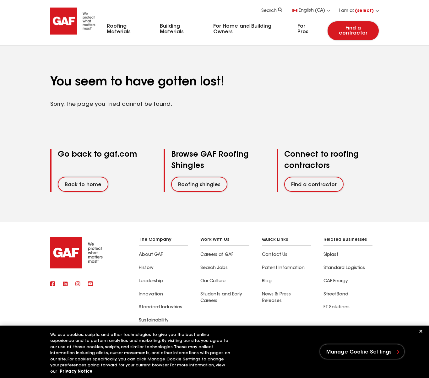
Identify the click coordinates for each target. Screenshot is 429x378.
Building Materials (172, 29)
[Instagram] (77, 284)
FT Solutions (336, 307)
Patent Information (283, 268)
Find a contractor (353, 31)
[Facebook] (52, 284)
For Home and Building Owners (242, 29)
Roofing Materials (119, 29)
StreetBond (335, 294)
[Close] (420, 331)
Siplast (330, 255)
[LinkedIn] (65, 284)
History (146, 268)
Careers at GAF (216, 255)
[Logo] (72, 35)
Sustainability (153, 320)
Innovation (151, 294)
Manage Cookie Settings (359, 352)
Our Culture (212, 281)
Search (269, 11)
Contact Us (274, 255)
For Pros (302, 29)
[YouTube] (90, 284)
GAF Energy (335, 281)
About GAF (151, 255)
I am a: (356, 11)
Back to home (83, 184)
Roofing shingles (199, 184)
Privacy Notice (76, 372)
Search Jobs (214, 268)
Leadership (151, 281)
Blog (267, 281)
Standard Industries (160, 307)
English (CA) (312, 10)
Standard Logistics (344, 268)
